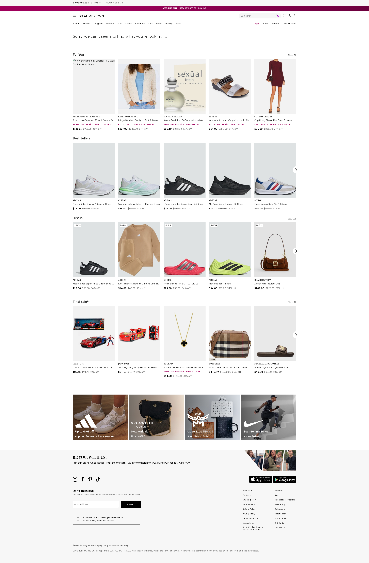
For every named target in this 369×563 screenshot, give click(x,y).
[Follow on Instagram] (75, 480)
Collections (280, 509)
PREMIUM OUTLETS (114, 2)
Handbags (140, 23)
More (178, 23)
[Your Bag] (294, 16)
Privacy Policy (249, 513)
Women (110, 23)
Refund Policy (249, 509)
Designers (98, 23)
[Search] (260, 15)
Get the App (280, 504)
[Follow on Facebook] (82, 480)
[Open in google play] (284, 481)
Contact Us (248, 495)
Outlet (265, 23)
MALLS (97, 2)
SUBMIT (131, 504)
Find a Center (289, 23)
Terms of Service (250, 518)
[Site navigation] (74, 16)
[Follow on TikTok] (97, 480)
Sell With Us (280, 527)
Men (120, 23)
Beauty (169, 23)
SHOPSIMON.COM (81, 2)
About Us (279, 490)
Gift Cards (279, 523)
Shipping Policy (250, 499)
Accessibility (248, 523)
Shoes (128, 23)
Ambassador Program (285, 499)
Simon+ (275, 23)
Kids (150, 23)
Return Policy (249, 504)
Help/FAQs (247, 490)
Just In (76, 23)
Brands (86, 23)
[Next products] (296, 169)
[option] (93, 95)
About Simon (280, 513)
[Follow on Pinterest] (90, 480)
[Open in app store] (261, 481)
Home (159, 23)
